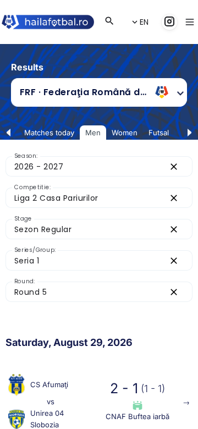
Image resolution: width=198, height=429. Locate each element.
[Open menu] (190, 22)
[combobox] (83, 92)
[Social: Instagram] (169, 22)
